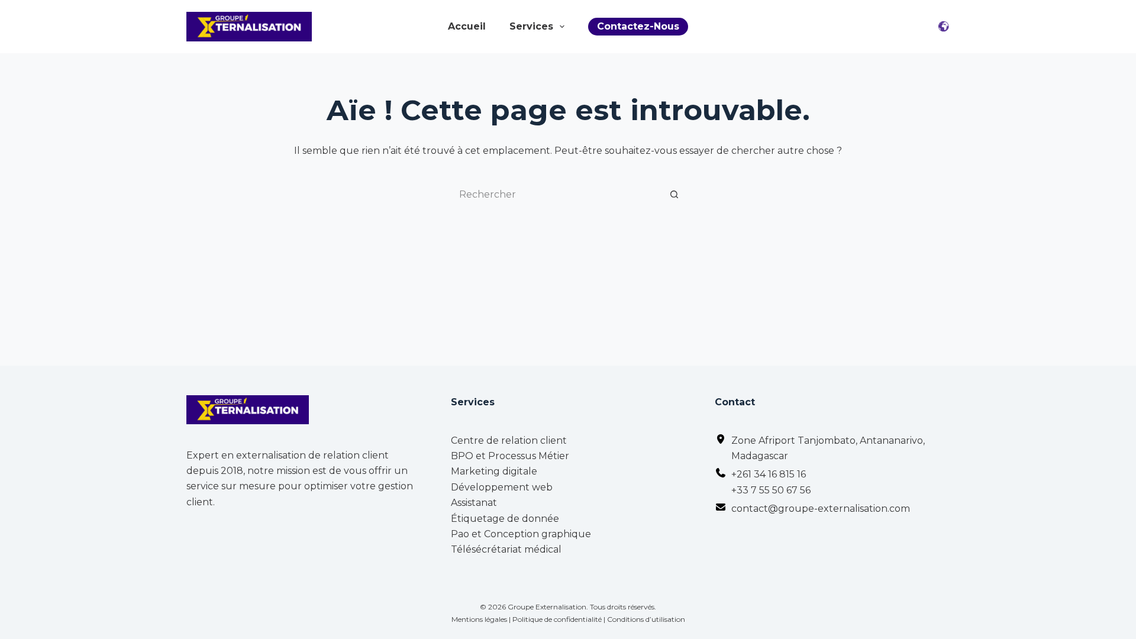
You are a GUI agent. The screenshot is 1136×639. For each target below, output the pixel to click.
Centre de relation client (509, 440)
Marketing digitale (494, 471)
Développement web (502, 487)
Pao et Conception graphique (521, 534)
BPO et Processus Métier (510, 456)
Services (531, 26)
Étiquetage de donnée (505, 518)
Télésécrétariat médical (506, 549)
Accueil (467, 26)
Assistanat (474, 502)
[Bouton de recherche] (674, 194)
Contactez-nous (638, 26)
